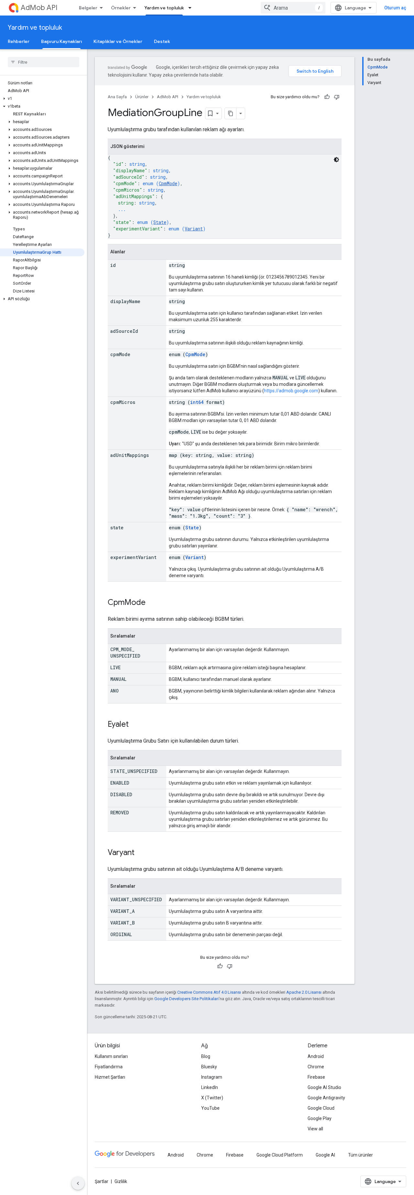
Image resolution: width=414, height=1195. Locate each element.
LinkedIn (209, 1087)
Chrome (316, 1066)
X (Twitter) (212, 1097)
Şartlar (101, 1181)
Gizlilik (120, 1181)
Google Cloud (321, 1108)
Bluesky (209, 1066)
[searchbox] (43, 62)
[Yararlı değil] (337, 97)
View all (315, 1128)
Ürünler (141, 96)
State (159, 222)
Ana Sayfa (117, 96)
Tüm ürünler (360, 1155)
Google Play (320, 1118)
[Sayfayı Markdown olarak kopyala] (230, 113)
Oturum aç (395, 7)
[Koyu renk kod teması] (336, 159)
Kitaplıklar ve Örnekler (117, 41)
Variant (194, 229)
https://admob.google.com (291, 390)
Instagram (211, 1077)
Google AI (325, 1155)
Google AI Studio (324, 1087)
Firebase (316, 1077)
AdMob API (39, 7)
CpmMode (168, 183)
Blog (205, 1056)
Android (316, 1056)
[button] (42, 98)
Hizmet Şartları (110, 1077)
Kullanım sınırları (111, 1056)
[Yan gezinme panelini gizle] (77, 1183)
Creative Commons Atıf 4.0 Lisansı (209, 992)
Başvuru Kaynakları (61, 41)
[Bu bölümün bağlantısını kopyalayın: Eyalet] (135, 725)
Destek (162, 41)
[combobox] (293, 8)
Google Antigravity (326, 1097)
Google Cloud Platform (279, 1155)
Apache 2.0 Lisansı (303, 992)
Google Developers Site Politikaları (186, 998)
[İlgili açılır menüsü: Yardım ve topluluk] (192, 8)
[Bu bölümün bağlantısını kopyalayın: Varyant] (141, 853)
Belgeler (88, 8)
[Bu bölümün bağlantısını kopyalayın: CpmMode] (152, 603)
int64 (196, 402)
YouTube (210, 1108)
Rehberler (18, 41)
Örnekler (121, 8)
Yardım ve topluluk (164, 8)
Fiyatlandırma (109, 1066)
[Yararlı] (327, 97)
